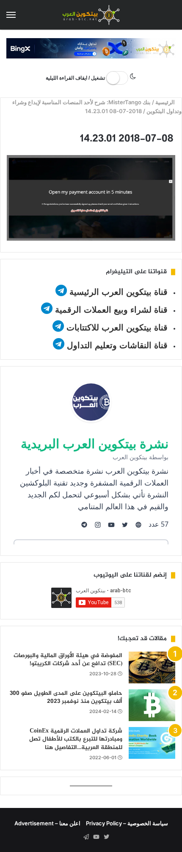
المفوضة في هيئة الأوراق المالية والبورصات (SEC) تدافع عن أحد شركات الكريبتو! (68, 660)
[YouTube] (96, 837)
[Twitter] (106, 837)
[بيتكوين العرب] (91, 14)
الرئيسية (166, 102)
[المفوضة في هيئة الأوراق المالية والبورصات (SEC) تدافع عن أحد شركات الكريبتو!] (152, 667)
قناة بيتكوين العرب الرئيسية (118, 292)
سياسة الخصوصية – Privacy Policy (127, 823)
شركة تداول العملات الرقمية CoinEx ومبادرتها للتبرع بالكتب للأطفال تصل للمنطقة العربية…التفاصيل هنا (75, 739)
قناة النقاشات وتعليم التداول (117, 345)
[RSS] (76, 837)
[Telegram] (86, 837)
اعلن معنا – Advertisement (47, 823)
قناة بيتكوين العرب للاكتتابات (116, 327)
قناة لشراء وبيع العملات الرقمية (111, 309)
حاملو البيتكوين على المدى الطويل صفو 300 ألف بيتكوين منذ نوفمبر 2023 (66, 697)
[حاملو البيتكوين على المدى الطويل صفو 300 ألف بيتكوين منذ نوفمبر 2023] (152, 705)
